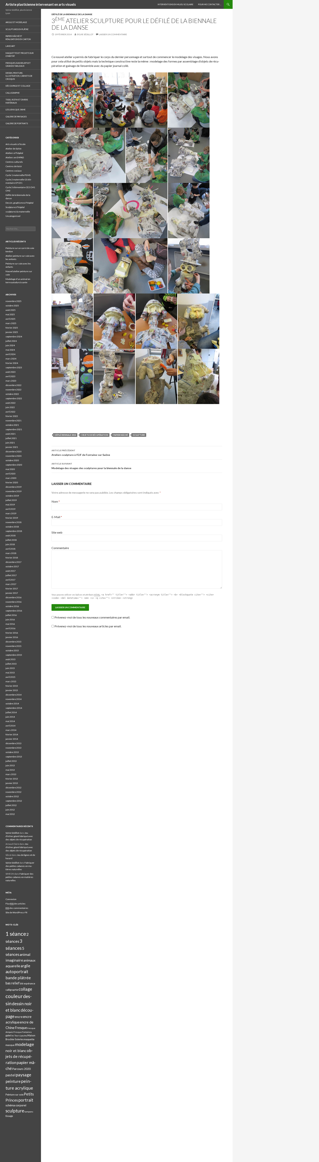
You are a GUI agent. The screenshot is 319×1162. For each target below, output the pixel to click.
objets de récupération (94, 435)
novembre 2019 (13, 491)
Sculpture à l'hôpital (15, 207)
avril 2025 (10, 318)
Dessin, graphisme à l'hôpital (19, 202)
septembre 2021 (14, 429)
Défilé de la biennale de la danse (72, 14)
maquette (29, 1039)
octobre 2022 (12, 394)
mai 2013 (10, 769)
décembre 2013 (13, 743)
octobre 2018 (12, 526)
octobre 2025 (12, 305)
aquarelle (13, 966)
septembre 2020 (14, 464)
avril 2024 (10, 354)
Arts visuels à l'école (15, 144)
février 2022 (12, 416)
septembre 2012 (14, 800)
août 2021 (11, 433)
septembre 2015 (14, 654)
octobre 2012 (12, 796)
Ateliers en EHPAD (15, 157)
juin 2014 (10, 716)
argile (25, 965)
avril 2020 (10, 473)
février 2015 (12, 685)
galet (8, 1035)
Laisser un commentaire (113, 34)
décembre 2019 (13, 486)
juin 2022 (10, 407)
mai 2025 (10, 314)
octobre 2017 (12, 566)
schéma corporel (16, 1105)
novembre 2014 (13, 699)
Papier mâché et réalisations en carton (18, 37)
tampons (29, 1111)
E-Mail (57, 517)
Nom (56, 501)
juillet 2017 (11, 575)
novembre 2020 (13, 456)
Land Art (10, 46)
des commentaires (17, 908)
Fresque (21, 1028)
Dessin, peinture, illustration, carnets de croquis (19, 76)
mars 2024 (11, 358)
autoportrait (17, 971)
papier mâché (120, 435)
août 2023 (11, 372)
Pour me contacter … (209, 4)
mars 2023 (11, 380)
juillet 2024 (11, 341)
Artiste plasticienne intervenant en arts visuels (41, 4)
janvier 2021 (12, 447)
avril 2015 (10, 677)
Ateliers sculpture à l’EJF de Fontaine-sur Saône (81, 452)
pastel (10, 1075)
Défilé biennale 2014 (65, 435)
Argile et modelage (16, 22)
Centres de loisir (14, 166)
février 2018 (12, 557)
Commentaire (60, 548)
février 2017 (12, 588)
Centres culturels (14, 161)
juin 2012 (10, 809)
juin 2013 (10, 765)
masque (10, 1044)
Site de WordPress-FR (16, 912)
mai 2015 (10, 672)
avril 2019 (10, 509)
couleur (14, 996)
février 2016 (12, 632)
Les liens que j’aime (15, 109)
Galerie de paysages (16, 116)
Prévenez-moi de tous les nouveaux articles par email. (87, 626)
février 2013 (12, 778)
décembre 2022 (13, 385)
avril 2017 (10, 579)
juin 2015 (10, 668)
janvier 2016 (12, 637)
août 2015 (11, 659)
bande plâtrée (18, 977)
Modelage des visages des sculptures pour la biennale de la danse (91, 466)
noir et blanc (16, 1050)
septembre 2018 (14, 531)
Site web (57, 532)
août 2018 (11, 535)
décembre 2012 (13, 787)
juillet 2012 (11, 805)
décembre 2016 (13, 597)
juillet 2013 (11, 761)
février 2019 (12, 517)
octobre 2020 (12, 460)
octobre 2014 (12, 703)
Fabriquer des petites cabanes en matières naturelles (20, 866)
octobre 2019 (12, 495)
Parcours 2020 (21, 1068)
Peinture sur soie (14, 1094)
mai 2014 (10, 721)
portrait (25, 1099)
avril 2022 (10, 411)
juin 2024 (10, 345)
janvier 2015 (12, 690)
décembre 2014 (13, 694)
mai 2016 (10, 624)
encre (19, 1017)
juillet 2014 (11, 712)
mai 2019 (10, 504)
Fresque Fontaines (22, 1032)
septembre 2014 (14, 708)
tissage (9, 1115)
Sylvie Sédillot (85, 34)
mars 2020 (11, 478)
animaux (29, 960)
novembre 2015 (13, 646)
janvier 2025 (12, 332)
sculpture (139, 435)
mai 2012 (10, 814)
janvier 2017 (12, 593)
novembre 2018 (13, 522)
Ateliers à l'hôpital (14, 153)
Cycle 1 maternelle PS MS (18, 175)
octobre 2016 (12, 606)
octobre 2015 (12, 650)
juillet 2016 (11, 615)
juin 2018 (10, 544)
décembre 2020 (13, 451)
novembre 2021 (13, 420)
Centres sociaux (14, 170)
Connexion (11, 899)
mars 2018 (11, 553)
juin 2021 (10, 442)
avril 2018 (10, 548)
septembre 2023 (14, 367)
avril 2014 (10, 725)
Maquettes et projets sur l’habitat (20, 54)
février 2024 (12, 363)
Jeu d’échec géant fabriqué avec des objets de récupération (19, 836)
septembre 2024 (14, 336)
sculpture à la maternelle (18, 211)
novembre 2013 (13, 747)
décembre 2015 (13, 641)
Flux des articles (15, 903)
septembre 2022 (14, 398)
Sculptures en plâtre (17, 29)
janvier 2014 (12, 739)
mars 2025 (11, 323)
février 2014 (12, 734)
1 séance (16, 933)
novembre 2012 (13, 792)
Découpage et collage (18, 86)
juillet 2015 (11, 663)
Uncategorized (13, 216)
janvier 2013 (12, 783)
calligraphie (12, 989)
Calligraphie (13, 93)
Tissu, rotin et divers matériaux (17, 101)
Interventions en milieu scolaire (175, 4)
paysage (23, 1074)
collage (25, 989)
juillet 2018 (11, 540)
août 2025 (11, 310)
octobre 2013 (12, 752)
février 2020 (12, 482)
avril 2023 (10, 376)
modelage (24, 1044)
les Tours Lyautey (19, 1035)
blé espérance (27, 983)
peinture (13, 1081)
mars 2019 (11, 513)
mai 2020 (10, 469)
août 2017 (11, 570)
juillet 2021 (11, 438)
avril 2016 (10, 628)
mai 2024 (10, 349)
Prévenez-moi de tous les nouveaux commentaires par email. (92, 617)
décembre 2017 (13, 562)
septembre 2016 (14, 610)
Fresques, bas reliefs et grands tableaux (18, 64)
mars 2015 (11, 681)
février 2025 (12, 327)
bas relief (13, 983)
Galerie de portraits (17, 123)
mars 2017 (11, 584)
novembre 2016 (13, 601)
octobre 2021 (12, 425)
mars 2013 (11, 774)
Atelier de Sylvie (13, 148)
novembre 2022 (13, 389)
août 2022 (11, 402)
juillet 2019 (11, 500)
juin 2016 (10, 619)
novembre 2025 (13, 301)
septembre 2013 (14, 756)
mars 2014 (11, 730)
